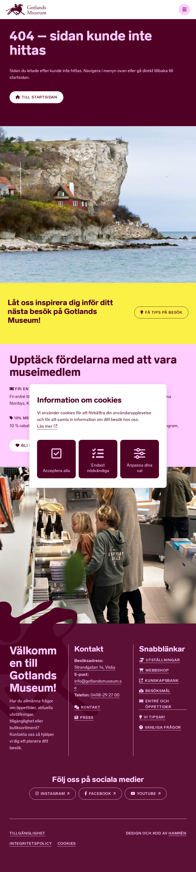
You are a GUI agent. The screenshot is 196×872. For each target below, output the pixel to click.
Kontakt (90, 707)
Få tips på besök (163, 312)
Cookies (67, 843)
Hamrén (177, 833)
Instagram (53, 793)
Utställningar (163, 660)
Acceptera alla (56, 471)
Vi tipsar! (154, 717)
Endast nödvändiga (98, 468)
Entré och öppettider (158, 704)
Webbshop (157, 670)
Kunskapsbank (162, 680)
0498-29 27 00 (105, 695)
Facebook (100, 793)
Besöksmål (157, 691)
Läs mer (45, 427)
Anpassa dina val (139, 468)
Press (86, 717)
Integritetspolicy (31, 843)
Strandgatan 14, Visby (94, 668)
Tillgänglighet (27, 833)
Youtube (146, 793)
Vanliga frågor (163, 727)
